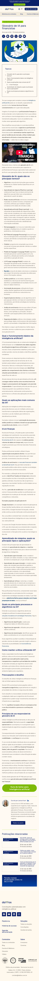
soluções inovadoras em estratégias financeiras (17, 616)
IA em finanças (13, 84)
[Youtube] (9, 914)
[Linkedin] (14, 914)
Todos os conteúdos (8, 942)
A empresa (23, 942)
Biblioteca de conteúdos (9, 14)
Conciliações (24, 927)
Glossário (5, 951)
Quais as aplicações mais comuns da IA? (18, 82)
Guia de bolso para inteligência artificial (19, 788)
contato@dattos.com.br (19, 975)
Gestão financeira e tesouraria (12, 22)
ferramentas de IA (7, 440)
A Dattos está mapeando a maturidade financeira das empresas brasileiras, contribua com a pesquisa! (19, 1)
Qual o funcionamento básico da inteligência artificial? (20, 79)
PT (22, 9)
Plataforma (6, 921)
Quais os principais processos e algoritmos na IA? (20, 92)
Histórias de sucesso (9, 926)
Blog (21, 14)
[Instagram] (19, 914)
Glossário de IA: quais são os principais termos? (18, 75)
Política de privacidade (13, 967)
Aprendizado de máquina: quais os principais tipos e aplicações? (20, 87)
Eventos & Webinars (8, 948)
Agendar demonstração (7, 931)
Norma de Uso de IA (27, 967)
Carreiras (23, 945)
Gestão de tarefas (26, 930)
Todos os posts (18, 823)
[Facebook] (4, 914)
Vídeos (4, 954)
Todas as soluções (26, 924)
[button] (3, 36)
